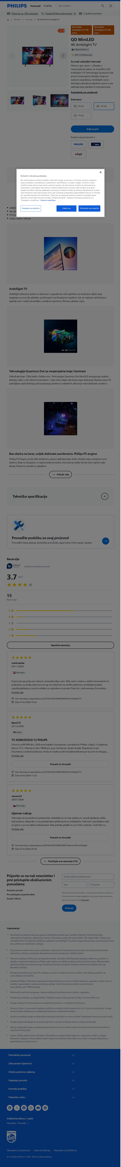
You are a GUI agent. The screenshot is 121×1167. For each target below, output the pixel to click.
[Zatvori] (99, 172)
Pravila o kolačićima (47, 200)
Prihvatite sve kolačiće (88, 208)
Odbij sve (65, 208)
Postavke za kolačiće (29, 208)
